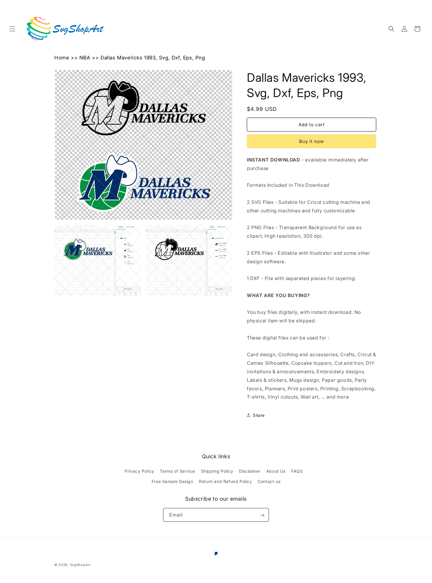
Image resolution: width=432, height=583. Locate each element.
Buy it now (311, 141)
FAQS (297, 471)
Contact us (269, 481)
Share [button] (259, 415)
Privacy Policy (139, 471)
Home (61, 58)
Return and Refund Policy (225, 481)
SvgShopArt (80, 565)
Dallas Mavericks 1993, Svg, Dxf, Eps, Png (153, 58)
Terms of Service (177, 471)
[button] (12, 28)
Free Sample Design (172, 481)
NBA (85, 58)
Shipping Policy (217, 471)
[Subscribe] (262, 515)
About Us (276, 471)
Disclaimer (249, 471)
